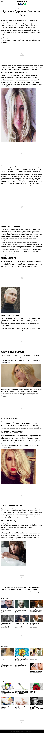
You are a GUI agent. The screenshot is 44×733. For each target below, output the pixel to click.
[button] (2, 1)
